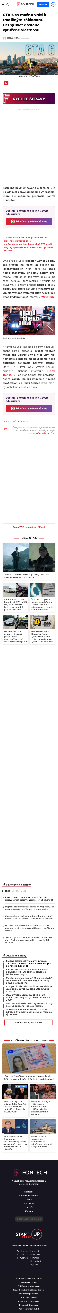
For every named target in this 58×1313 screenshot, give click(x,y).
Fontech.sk (22, 1258)
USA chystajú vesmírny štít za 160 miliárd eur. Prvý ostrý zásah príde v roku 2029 (29, 997)
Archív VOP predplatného (29, 1301)
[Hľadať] (7, 4)
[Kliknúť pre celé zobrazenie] (29, 58)
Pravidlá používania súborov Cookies (28, 1290)
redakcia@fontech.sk (45, 433)
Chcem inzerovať (29, 1196)
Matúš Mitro (13, 38)
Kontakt (29, 1192)
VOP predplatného (29, 1297)
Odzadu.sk (22, 1255)
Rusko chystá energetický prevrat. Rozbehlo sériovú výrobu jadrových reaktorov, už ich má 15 (29, 898)
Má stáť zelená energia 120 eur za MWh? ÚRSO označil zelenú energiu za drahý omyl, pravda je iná (29, 980)
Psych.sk (34, 1265)
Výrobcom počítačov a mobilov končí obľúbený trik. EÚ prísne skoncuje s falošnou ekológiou (27, 972)
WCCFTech (12, 421)
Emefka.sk (35, 1255)
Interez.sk (34, 1251)
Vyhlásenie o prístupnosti (29, 1286)
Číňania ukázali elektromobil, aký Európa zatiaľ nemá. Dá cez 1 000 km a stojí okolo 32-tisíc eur (29, 917)
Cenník (29, 1207)
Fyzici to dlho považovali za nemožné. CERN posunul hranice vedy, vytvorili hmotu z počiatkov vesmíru (29, 928)
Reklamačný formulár (28, 1305)
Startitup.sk (22, 1251)
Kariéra (29, 1211)
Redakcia (29, 1203)
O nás (29, 1199)
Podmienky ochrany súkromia (29, 1278)
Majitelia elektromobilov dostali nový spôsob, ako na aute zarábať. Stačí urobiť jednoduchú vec (29, 908)
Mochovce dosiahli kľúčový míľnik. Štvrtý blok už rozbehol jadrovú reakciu (29, 1004)
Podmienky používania (28, 1294)
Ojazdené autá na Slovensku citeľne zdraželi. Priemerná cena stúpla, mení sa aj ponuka (29, 1012)
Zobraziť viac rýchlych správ (28, 1023)
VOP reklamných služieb (29, 1309)
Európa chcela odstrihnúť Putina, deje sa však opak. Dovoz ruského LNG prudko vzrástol (29, 989)
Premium (43, 4)
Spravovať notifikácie (29, 1219)
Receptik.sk (35, 1261)
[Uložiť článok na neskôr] (6, 83)
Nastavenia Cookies (29, 1282)
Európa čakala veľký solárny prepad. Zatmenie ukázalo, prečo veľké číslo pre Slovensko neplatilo (28, 963)
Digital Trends (22, 421)
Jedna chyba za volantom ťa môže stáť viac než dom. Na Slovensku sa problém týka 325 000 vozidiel (28, 940)
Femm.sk (34, 1258)
